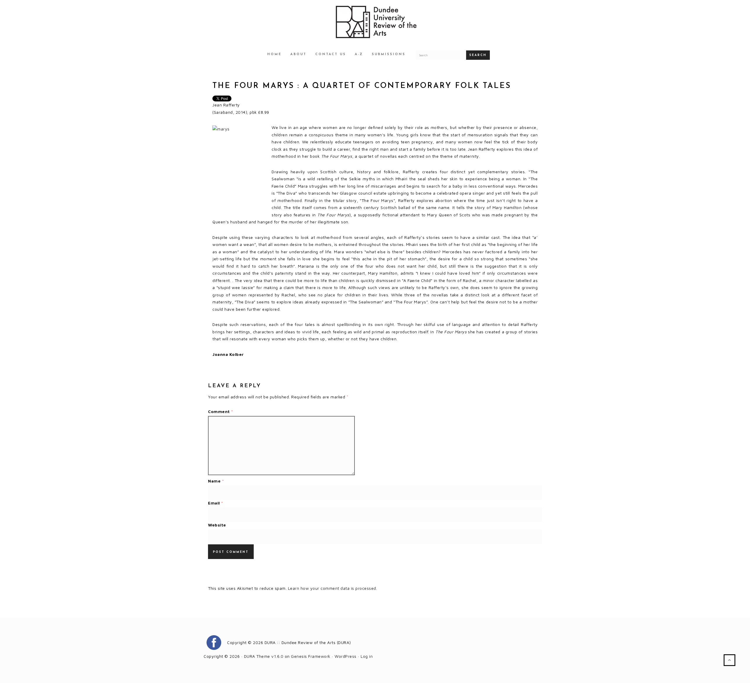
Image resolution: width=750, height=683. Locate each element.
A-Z (359, 54)
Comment (220, 411)
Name (216, 480)
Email (215, 502)
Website (217, 524)
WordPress (346, 656)
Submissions (388, 54)
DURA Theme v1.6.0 (264, 656)
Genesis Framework (310, 656)
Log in (367, 656)
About (298, 54)
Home (274, 54)
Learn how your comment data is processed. (332, 588)
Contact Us (330, 54)
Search (478, 55)
